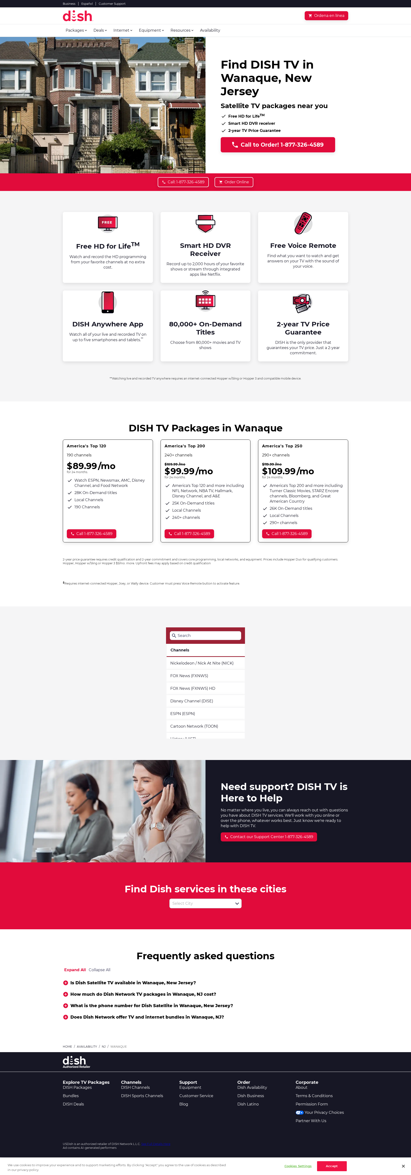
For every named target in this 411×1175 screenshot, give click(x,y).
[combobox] (200, 903)
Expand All (75, 970)
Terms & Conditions (314, 1096)
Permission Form (312, 1104)
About (302, 1087)
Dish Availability (252, 1087)
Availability (87, 1046)
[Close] (403, 1166)
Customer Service (196, 1096)
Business (69, 3)
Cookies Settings (298, 1166)
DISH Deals (73, 1104)
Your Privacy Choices (324, 1112)
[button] (237, 903)
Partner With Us (311, 1121)
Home (67, 1046)
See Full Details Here (155, 1144)
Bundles (71, 1096)
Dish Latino (248, 1104)
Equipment (190, 1087)
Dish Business (250, 1096)
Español (87, 3)
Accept (332, 1166)
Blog (183, 1104)
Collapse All (99, 970)
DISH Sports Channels (142, 1096)
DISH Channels (135, 1087)
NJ (104, 1046)
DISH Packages (77, 1087)
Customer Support (112, 3)
